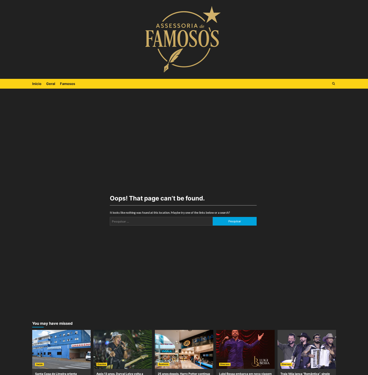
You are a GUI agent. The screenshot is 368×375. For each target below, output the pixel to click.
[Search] (333, 83)
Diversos (224, 364)
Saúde (39, 364)
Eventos (102, 364)
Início (36, 84)
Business (163, 364)
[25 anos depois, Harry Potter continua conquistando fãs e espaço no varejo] (184, 349)
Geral (50, 84)
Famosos (67, 84)
